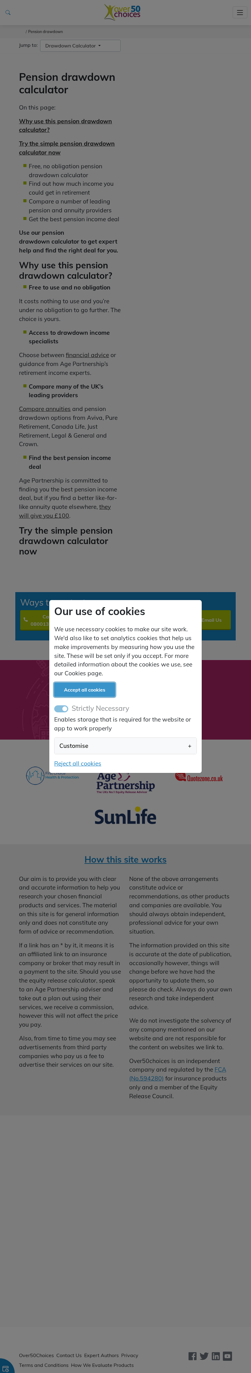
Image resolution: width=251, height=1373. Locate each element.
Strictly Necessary (100, 708)
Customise (125, 745)
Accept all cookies (84, 690)
